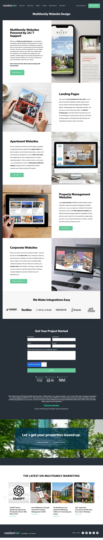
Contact (62, 5)
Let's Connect (32, 533)
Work (45, 5)
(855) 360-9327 (81, 5)
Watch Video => (17, 72)
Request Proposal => (19, 281)
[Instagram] (90, 533)
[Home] (10, 5)
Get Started (94, 5)
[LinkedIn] (94, 533)
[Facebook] (83, 533)
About (38, 5)
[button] (4, 497)
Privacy (74, 532)
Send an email (43, 442)
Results (22, 5)
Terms (78, 532)
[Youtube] (97, 533)
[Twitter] (86, 533)
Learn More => (17, 175)
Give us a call (60, 442)
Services (30, 5)
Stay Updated (24, 533)
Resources (53, 5)
